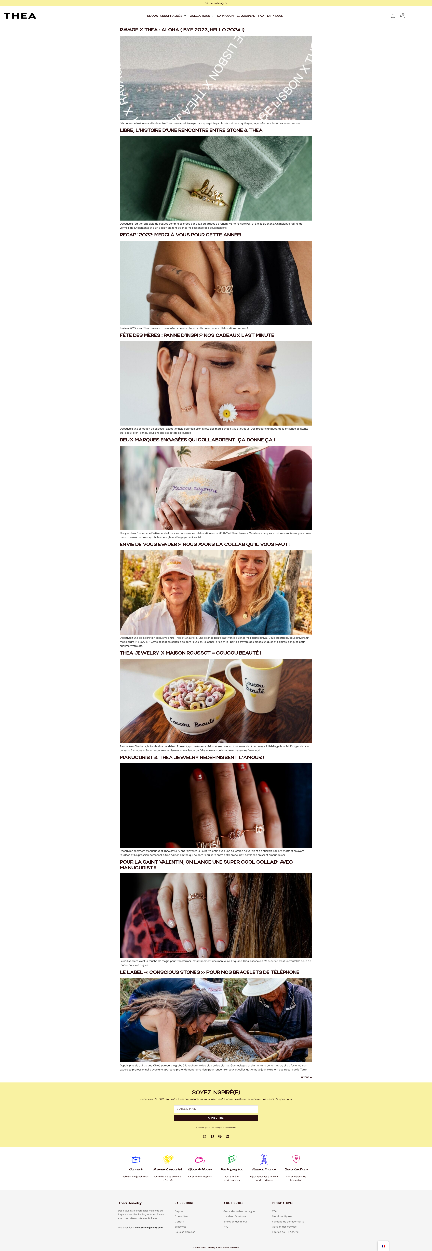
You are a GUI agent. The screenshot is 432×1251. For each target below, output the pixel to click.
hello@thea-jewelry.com (149, 1227)
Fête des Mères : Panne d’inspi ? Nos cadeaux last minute (197, 335)
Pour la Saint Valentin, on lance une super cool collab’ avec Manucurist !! (206, 865)
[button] (167, 16)
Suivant (306, 1077)
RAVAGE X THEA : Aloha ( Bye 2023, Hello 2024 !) (182, 30)
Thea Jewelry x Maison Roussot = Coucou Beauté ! (190, 653)
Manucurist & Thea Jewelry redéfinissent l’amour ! (192, 757)
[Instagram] (204, 1136)
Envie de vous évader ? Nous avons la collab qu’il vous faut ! (205, 544)
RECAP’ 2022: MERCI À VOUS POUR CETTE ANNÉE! (180, 235)
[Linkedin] (227, 1136)
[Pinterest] (220, 1136)
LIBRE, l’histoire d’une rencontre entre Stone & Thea (191, 130)
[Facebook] (212, 1136)
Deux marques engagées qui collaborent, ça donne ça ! (197, 440)
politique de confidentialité (225, 1127)
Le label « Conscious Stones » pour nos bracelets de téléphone (209, 972)
